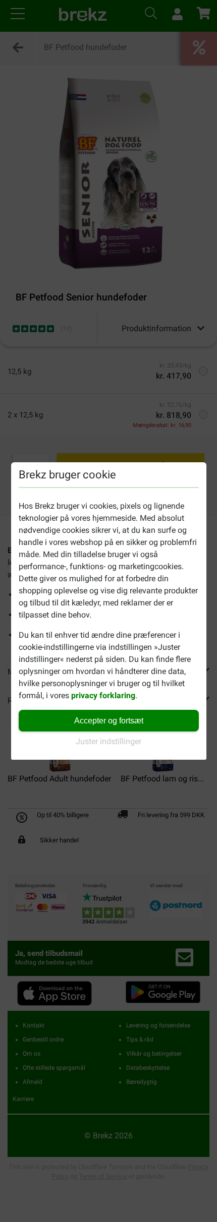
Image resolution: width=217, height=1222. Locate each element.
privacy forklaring (103, 695)
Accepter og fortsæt (108, 720)
